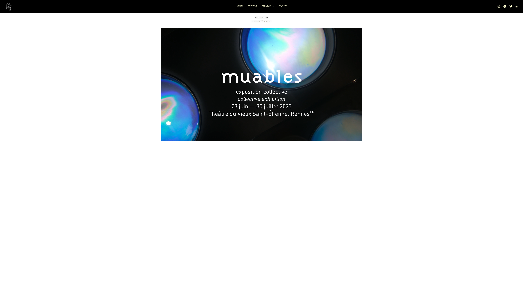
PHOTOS (266, 6)
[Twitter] (510, 6)
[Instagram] (498, 6)
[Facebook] (504, 6)
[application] (272, 6)
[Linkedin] (516, 6)
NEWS (239, 6)
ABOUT (283, 6)
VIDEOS (252, 6)
